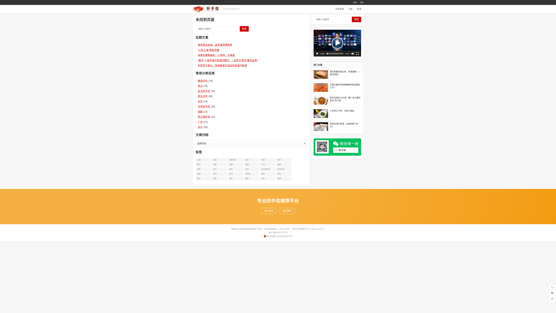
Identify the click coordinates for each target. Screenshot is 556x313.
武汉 (200, 86)
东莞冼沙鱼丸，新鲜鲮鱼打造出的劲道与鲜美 (222, 65)
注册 (361, 2)
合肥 (215, 165)
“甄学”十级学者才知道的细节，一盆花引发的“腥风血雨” (228, 60)
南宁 (279, 160)
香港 (279, 179)
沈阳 (199, 174)
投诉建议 (287, 211)
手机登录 (339, 9)
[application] (337, 43)
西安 (215, 179)
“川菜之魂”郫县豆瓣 (208, 50)
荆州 (199, 179)
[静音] (352, 53)
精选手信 (203, 81)
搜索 (244, 29)
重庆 (247, 179)
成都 (200, 111)
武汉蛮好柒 (204, 116)
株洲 (231, 169)
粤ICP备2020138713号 (278, 232)
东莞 (215, 160)
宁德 (231, 165)
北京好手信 (204, 106)
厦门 (199, 165)
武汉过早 (203, 96)
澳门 (231, 174)
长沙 (200, 127)
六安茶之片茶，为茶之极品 (342, 111)
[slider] (335, 53)
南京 (263, 160)
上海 (199, 160)
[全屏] (357, 53)
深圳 (215, 174)
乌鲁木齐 (232, 160)
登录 (355, 2)
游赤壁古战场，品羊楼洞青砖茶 (215, 45)
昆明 (199, 169)
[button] (337, 43)
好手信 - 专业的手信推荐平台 (296, 229)
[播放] (317, 53)
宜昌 (247, 165)
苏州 (279, 174)
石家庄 (247, 174)
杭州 (215, 169)
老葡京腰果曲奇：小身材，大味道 (216, 55)
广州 (200, 122)
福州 (263, 174)
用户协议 (269, 211)
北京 (200, 101)
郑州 (231, 179)
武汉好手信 (204, 91)
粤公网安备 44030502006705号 (279, 236)
